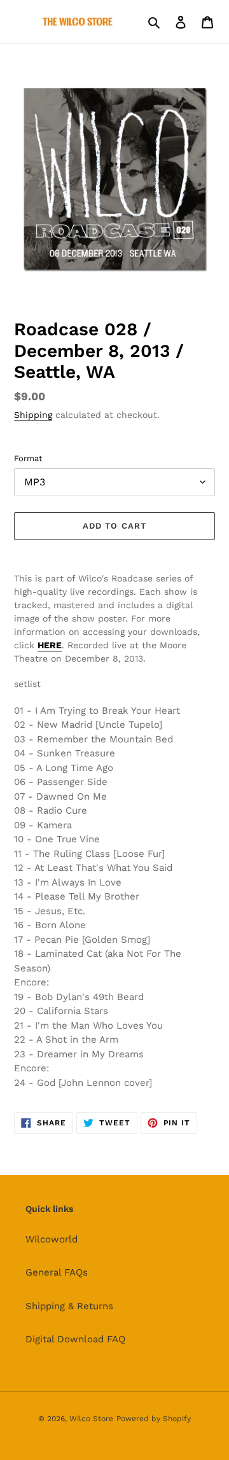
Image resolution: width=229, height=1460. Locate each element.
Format (28, 458)
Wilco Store (91, 1418)
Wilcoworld (51, 1239)
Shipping (33, 415)
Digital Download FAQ (75, 1339)
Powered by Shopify (153, 1418)
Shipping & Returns (69, 1306)
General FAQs (56, 1272)
